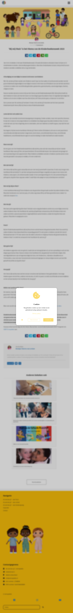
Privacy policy (36, 313)
